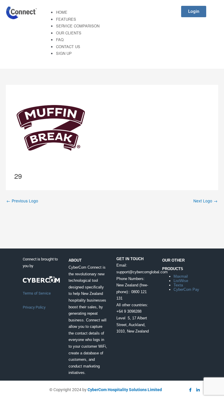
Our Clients (68, 33)
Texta (178, 285)
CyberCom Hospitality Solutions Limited (125, 389)
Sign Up (64, 53)
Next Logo (205, 201)
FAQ (60, 39)
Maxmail (181, 276)
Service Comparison (77, 26)
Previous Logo (22, 201)
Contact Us (68, 46)
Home (61, 12)
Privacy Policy (34, 307)
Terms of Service (37, 293)
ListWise (181, 281)
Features (66, 19)
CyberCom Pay (186, 289)
